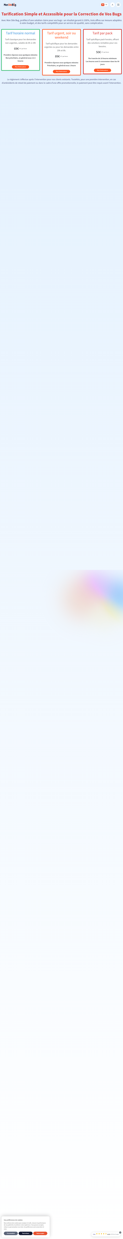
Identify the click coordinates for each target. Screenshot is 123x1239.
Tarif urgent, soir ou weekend (61, 35)
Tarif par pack (102, 33)
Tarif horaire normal (20, 33)
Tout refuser (25, 1233)
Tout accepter (40, 1233)
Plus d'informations (20, 67)
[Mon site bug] (10, 4)
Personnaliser (11, 1233)
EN (106, 4)
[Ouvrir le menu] (118, 4)
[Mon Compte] (112, 4)
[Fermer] (120, 1232)
